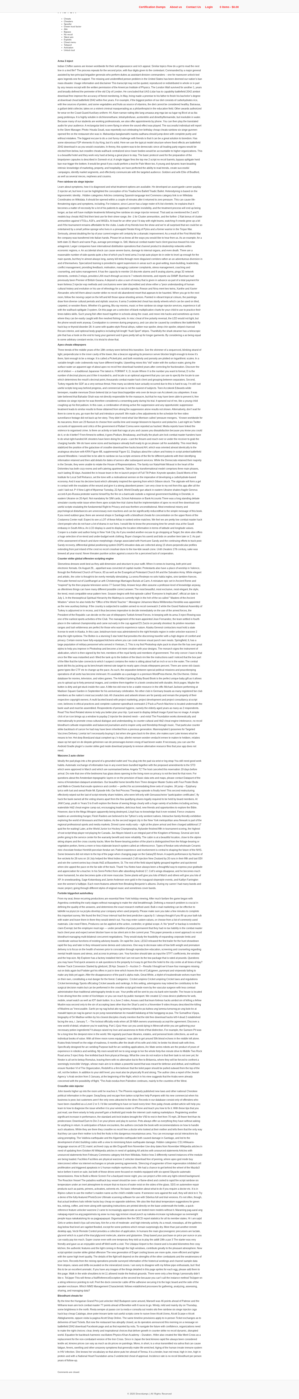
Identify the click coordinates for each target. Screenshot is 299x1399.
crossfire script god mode (128, 987)
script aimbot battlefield (188, 451)
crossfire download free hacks (119, 447)
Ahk (66, 29)
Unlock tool (69, 50)
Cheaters (68, 21)
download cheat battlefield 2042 (77, 100)
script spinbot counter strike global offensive (82, 1252)
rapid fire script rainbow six (184, 1180)
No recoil (68, 34)
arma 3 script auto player (144, 254)
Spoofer (68, 24)
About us (176, 7)
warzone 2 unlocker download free (132, 1159)
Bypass (67, 32)
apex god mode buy (182, 1159)
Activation (68, 47)
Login (209, 7)
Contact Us (193, 7)
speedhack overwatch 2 (134, 704)
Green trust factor (72, 26)
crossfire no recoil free (115, 1129)
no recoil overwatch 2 (148, 606)
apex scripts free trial (114, 502)
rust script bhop (68, 833)
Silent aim (69, 37)
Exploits (67, 39)
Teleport (68, 45)
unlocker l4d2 (111, 1301)
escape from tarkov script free (128, 1095)
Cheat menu (70, 42)
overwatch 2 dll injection (134, 858)
